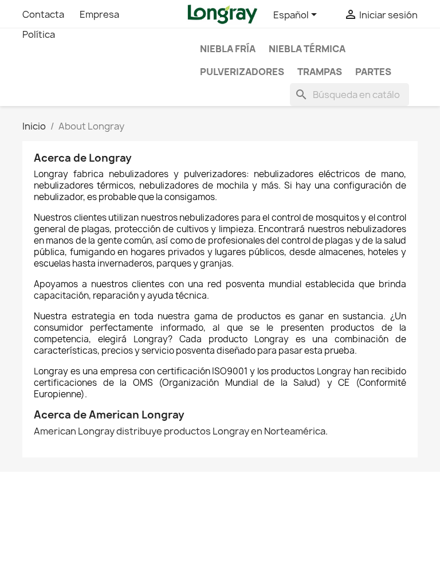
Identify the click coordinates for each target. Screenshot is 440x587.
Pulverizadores (242, 71)
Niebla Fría (228, 48)
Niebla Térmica (307, 48)
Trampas (319, 71)
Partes (373, 71)
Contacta (43, 14)
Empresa (99, 14)
